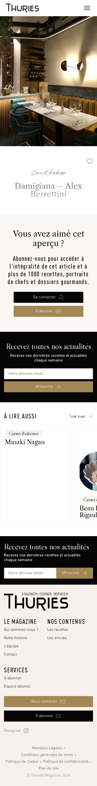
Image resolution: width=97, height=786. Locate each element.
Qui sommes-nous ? (21, 630)
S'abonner (12, 678)
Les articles (57, 638)
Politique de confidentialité (66, 762)
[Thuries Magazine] (36, 602)
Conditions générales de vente (47, 755)
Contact (10, 655)
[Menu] (87, 8)
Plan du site (49, 769)
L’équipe (11, 646)
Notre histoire (15, 638)
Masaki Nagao (25, 442)
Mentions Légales (47, 748)
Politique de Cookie (22, 762)
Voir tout (77, 416)
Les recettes (57, 630)
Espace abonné (17, 687)
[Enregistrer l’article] (90, 161)
